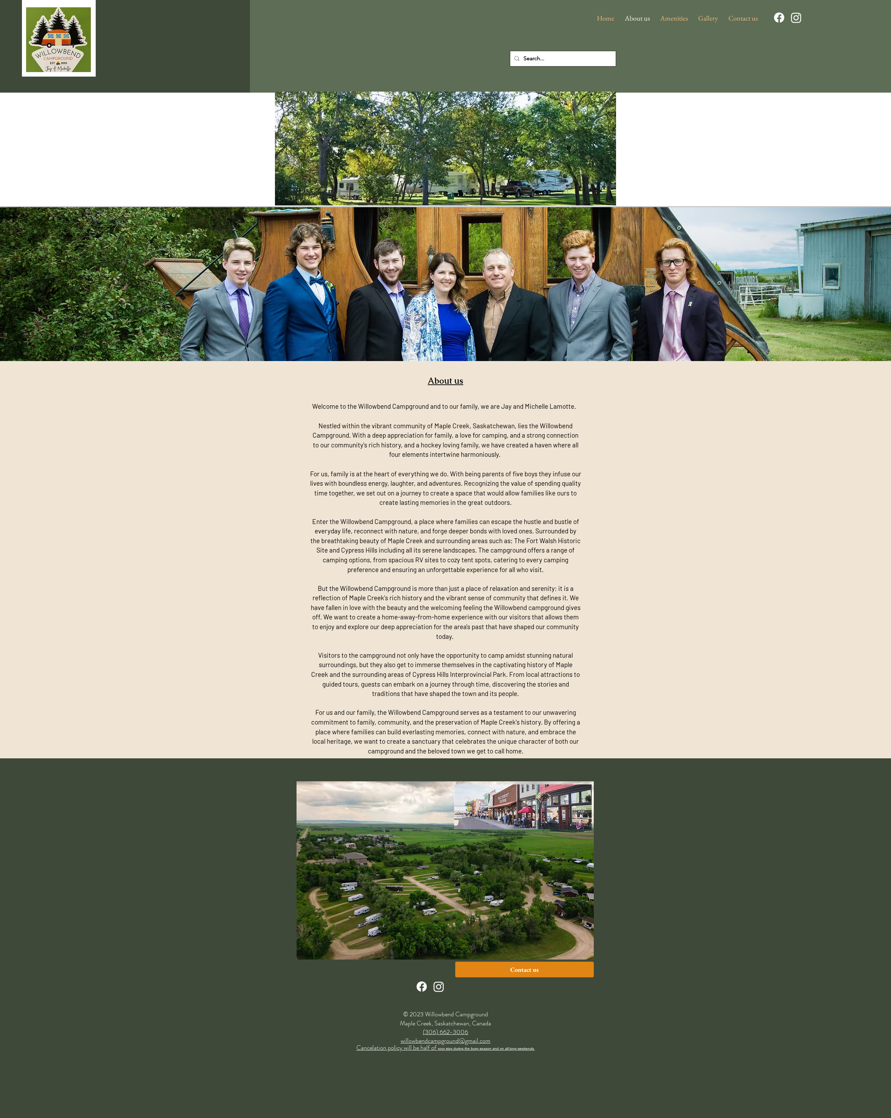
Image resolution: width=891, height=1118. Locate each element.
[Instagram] (796, 17)
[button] (674, 18)
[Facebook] (779, 17)
